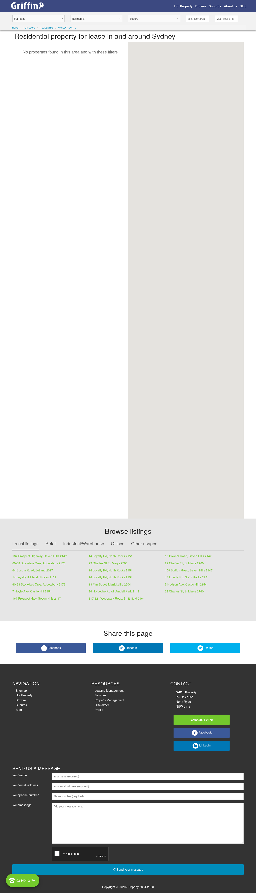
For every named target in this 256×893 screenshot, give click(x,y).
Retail (50, 543)
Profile (99, 709)
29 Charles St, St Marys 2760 (108, 563)
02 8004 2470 (203, 720)
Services (100, 695)
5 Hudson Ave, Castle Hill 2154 (186, 584)
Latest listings (25, 543)
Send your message (129, 869)
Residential (46, 27)
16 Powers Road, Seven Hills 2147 (188, 556)
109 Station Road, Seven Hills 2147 (189, 570)
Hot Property (183, 6)
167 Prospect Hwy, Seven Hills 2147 (36, 598)
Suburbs (215, 6)
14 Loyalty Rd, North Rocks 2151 (110, 556)
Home (15, 27)
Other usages (144, 543)
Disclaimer (102, 705)
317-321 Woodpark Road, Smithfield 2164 (116, 598)
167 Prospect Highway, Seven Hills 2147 (39, 556)
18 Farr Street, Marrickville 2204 (110, 584)
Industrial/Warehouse (83, 543)
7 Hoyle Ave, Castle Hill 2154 (32, 591)
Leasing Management (109, 690)
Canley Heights (67, 27)
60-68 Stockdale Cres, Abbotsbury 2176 (38, 563)
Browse (200, 6)
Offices (117, 543)
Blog (243, 6)
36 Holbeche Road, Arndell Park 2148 (114, 591)
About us (230, 6)
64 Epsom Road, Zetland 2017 (32, 570)
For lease (29, 27)
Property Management (109, 700)
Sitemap (21, 690)
